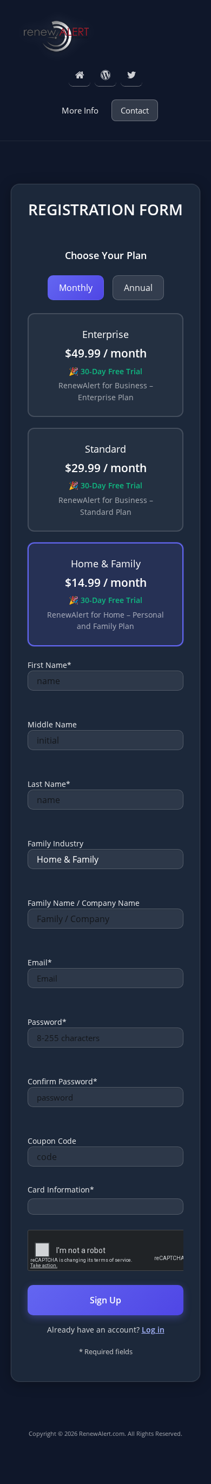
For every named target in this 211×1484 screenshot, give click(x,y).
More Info (80, 110)
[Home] (79, 76)
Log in (153, 1329)
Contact (135, 110)
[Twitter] (131, 76)
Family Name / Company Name (84, 903)
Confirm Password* (62, 1081)
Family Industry (55, 843)
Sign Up (105, 1300)
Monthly (76, 288)
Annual (138, 288)
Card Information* (61, 1189)
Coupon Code (52, 1141)
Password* (47, 1022)
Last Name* (49, 784)
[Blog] (105, 76)
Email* (40, 962)
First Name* (49, 665)
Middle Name (52, 724)
